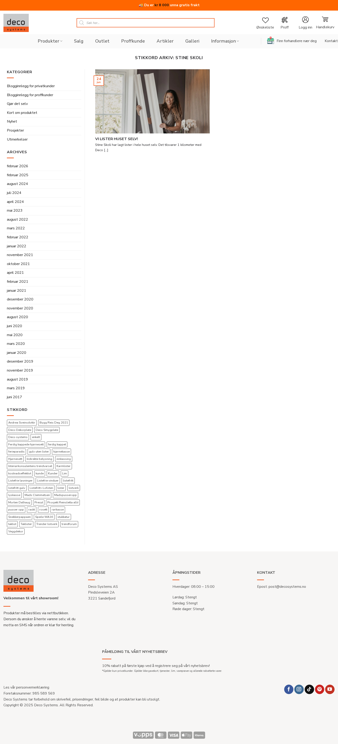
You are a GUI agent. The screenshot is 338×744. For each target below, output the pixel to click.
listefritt (68, 481)
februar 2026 (17, 166)
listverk (74, 488)
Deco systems (18, 437)
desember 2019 (20, 361)
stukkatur (63, 517)
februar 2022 (17, 237)
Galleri (192, 41)
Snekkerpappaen (19, 517)
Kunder (53, 473)
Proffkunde (133, 41)
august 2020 (17, 317)
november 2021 (20, 254)
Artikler (165, 41)
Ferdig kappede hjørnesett (26, 444)
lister (60, 488)
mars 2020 (16, 343)
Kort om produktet (22, 112)
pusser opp (16, 510)
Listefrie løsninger (20, 481)
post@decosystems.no (287, 586)
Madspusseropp (65, 495)
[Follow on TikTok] (309, 689)
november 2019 (20, 370)
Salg (78, 41)
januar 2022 (16, 246)
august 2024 (17, 183)
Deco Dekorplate (19, 430)
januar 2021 (16, 290)
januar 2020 (16, 352)
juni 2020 (14, 326)
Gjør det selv (17, 103)
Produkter (48, 41)
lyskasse (14, 495)
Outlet (102, 41)
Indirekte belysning (39, 459)
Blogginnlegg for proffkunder (30, 95)
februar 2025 (17, 175)
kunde (40, 473)
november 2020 (20, 308)
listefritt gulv (16, 488)
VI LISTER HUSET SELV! (116, 138)
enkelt (36, 437)
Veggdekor (15, 531)
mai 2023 (15, 210)
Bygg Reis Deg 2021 (54, 423)
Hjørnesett (15, 459)
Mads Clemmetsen (37, 495)
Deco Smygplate (47, 430)
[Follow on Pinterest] (319, 689)
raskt (31, 510)
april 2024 (15, 201)
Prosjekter (15, 130)
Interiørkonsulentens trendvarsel (30, 466)
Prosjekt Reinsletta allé (62, 502)
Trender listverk (46, 524)
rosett (43, 510)
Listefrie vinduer (48, 481)
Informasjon (223, 41)
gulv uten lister (39, 452)
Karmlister (64, 466)
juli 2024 (14, 192)
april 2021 (15, 272)
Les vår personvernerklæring (26, 687)
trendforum (69, 524)
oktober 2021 (18, 263)
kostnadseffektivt (19, 473)
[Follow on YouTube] (330, 689)
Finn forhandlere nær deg (297, 40)
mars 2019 (16, 388)
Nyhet (12, 121)
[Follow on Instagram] (299, 689)
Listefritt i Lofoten (41, 488)
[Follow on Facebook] (289, 689)
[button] (305, 23)
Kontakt (331, 40)
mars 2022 (16, 228)
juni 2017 (14, 397)
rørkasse (58, 510)
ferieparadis (16, 452)
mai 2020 (15, 334)
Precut (38, 502)
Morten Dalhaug (19, 502)
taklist (12, 524)
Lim (64, 473)
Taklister (26, 524)
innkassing (64, 459)
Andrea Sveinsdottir (21, 423)
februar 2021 (17, 281)
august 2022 (17, 219)
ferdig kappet (57, 444)
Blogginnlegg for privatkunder (31, 86)
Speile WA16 (44, 517)
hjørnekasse (61, 452)
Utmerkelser (17, 139)
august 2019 (17, 379)
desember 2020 (20, 299)
